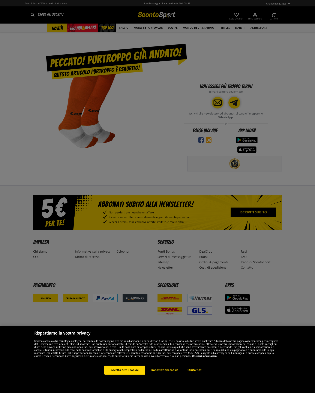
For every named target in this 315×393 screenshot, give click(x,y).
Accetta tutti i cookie (125, 370)
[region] (157, 359)
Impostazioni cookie (164, 370)
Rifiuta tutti (194, 370)
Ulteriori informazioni (204, 355)
